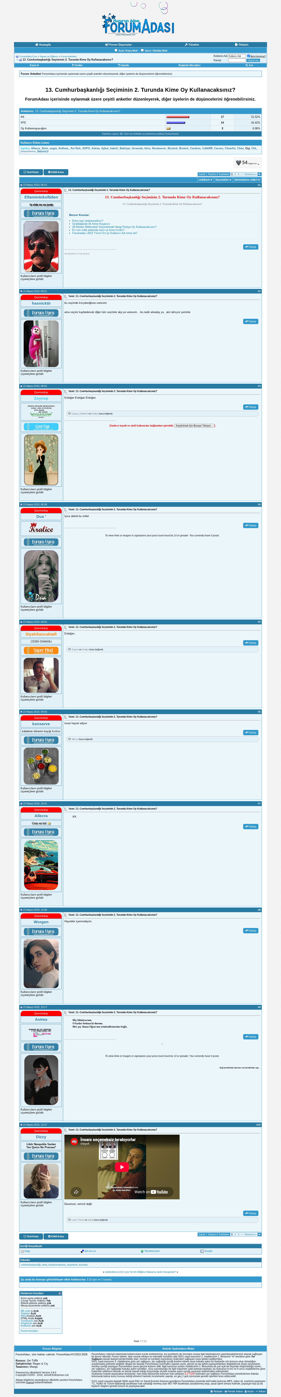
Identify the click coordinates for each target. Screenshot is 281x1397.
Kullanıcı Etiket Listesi (35, 142)
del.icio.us (90, 1251)
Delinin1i (84, 413)
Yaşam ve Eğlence (49, 56)
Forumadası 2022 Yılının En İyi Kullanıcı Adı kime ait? (104, 233)
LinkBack (204, 180)
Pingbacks (27, 1323)
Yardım (78, 65)
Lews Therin (78, 1220)
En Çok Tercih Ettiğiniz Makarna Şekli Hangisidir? (148, 1272)
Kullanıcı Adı (221, 56)
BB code (25, 1311)
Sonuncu (250, 174)
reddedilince (112, 1272)
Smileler (25, 1313)
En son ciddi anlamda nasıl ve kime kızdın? (98, 230)
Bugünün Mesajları (189, 65)
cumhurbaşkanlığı (31, 1265)
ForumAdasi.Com (28, 56)
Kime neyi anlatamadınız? (87, 220)
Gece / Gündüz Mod (156, 50)
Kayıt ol (34, 65)
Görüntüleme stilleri (245, 180)
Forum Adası (235, 1391)
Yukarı (262, 1391)
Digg (27, 1251)
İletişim (217, 1391)
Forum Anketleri (69, 56)
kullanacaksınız (57, 1265)
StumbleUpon (152, 1251)
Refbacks (26, 1326)
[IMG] (24, 1316)
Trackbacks (27, 1321)
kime (44, 1265)
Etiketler (25, 1260)
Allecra (75, 739)
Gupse (75, 413)
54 (249, 163)
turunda (83, 1265)
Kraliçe (95, 413)
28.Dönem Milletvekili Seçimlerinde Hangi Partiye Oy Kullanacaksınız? (114, 226)
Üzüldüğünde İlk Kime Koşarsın (91, 223)
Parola (217, 60)
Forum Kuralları (29, 1331)
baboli (90, 1220)
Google (208, 1251)
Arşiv (250, 1391)
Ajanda (124, 65)
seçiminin (72, 1265)
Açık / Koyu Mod (127, 50)
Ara (250, 65)
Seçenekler (222, 180)
